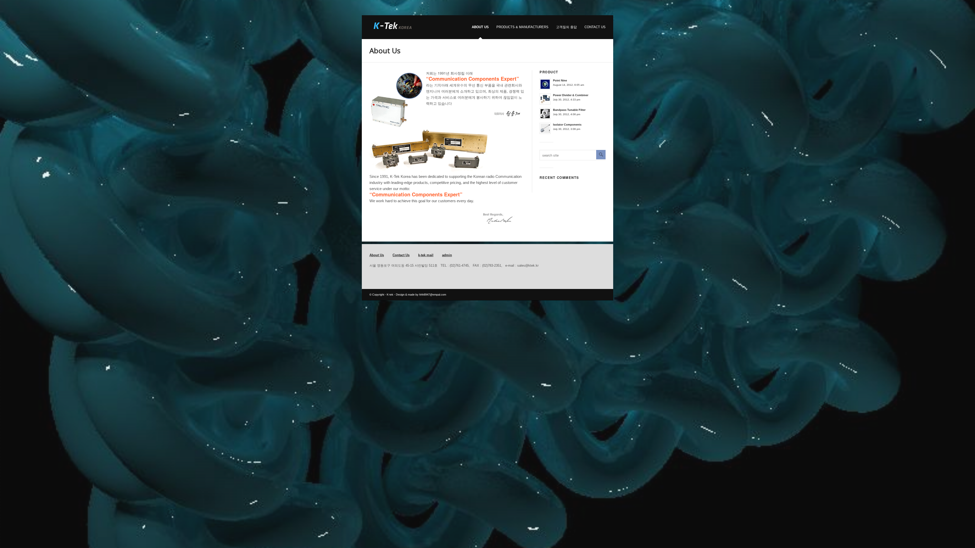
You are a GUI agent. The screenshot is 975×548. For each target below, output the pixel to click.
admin (447, 255)
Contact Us (595, 27)
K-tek (390, 294)
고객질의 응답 (566, 27)
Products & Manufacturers (522, 27)
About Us (480, 27)
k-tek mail (425, 255)
